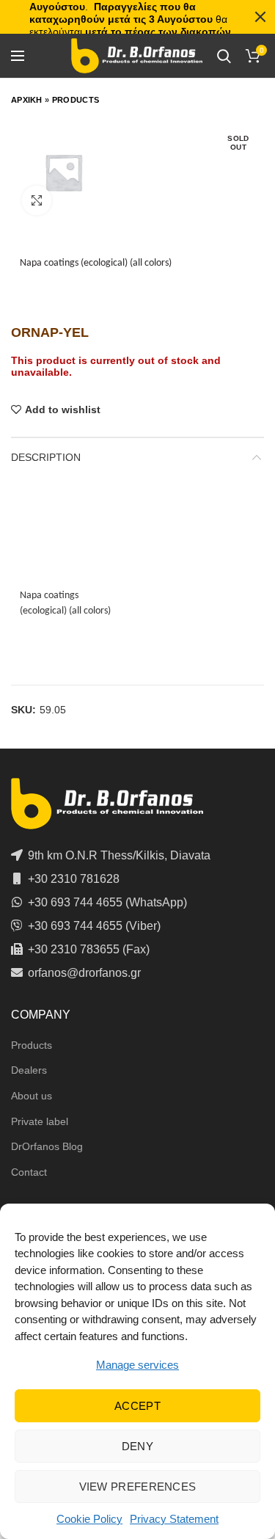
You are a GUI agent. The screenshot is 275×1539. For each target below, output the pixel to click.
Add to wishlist (62, 409)
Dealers (29, 1070)
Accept (137, 1406)
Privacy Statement (174, 1519)
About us (31, 1096)
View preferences (138, 1486)
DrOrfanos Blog (47, 1146)
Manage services (137, 1364)
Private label (39, 1121)
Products (75, 99)
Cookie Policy (89, 1519)
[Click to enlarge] (36, 200)
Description (46, 457)
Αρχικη (27, 99)
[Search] (224, 56)
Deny (137, 1446)
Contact (29, 1172)
